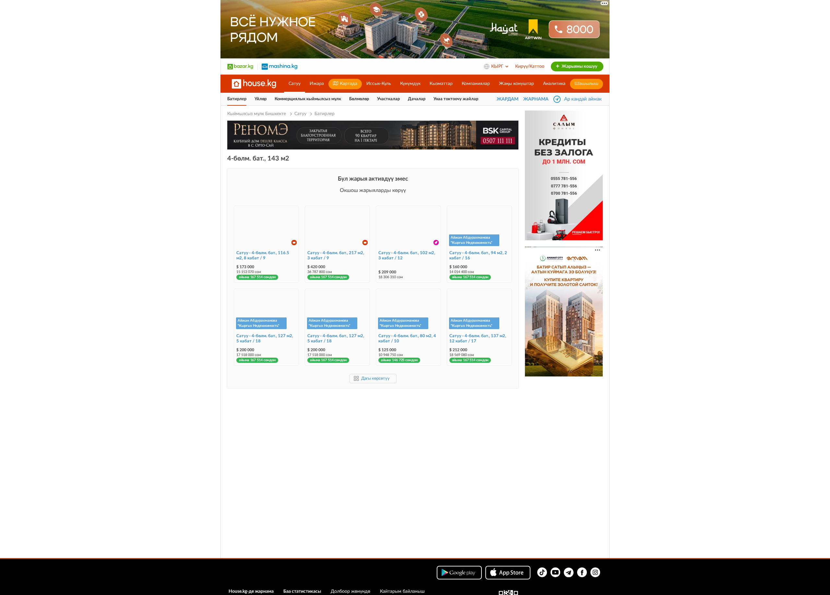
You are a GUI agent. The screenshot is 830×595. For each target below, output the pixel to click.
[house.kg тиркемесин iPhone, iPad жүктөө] (508, 572)
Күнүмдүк (410, 83)
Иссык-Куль (378, 83)
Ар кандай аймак (583, 99)
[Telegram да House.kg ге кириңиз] (569, 572)
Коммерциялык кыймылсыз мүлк (308, 99)
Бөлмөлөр (359, 99)
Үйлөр (261, 99)
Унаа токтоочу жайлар (455, 99)
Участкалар (388, 99)
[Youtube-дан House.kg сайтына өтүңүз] (555, 572)
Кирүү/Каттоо (529, 66)
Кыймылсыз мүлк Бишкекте (257, 114)
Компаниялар (476, 83)
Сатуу (295, 83)
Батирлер (236, 99)
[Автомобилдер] (279, 66)
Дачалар (416, 99)
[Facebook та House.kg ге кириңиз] (582, 572)
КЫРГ (498, 66)
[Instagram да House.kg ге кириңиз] (595, 572)
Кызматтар (441, 83)
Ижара (317, 83)
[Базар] (240, 66)
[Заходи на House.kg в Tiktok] (542, 572)
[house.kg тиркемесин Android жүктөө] (459, 572)
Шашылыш (587, 83)
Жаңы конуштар (516, 83)
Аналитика (554, 83)
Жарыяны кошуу (579, 66)
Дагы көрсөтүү (375, 378)
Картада (347, 83)
